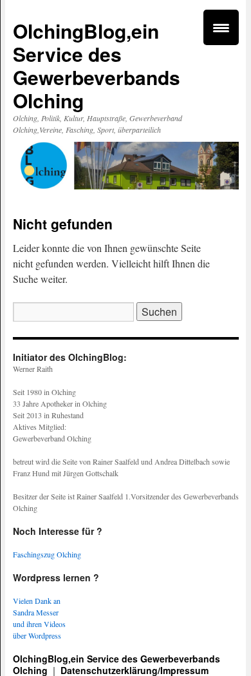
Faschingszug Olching (47, 554)
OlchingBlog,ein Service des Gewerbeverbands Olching (96, 65)
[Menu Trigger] (221, 27)
